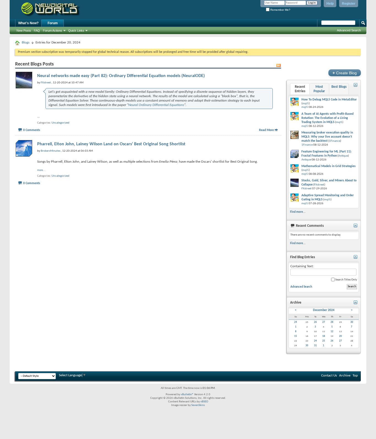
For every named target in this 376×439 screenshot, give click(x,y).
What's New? (28, 23)
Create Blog (345, 72)
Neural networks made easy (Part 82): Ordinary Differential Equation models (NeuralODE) (121, 76)
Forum (53, 23)
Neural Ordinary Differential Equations (156, 105)
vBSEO (204, 401)
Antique (343, 155)
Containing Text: (302, 266)
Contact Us (329, 375)
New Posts (24, 30)
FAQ (37, 30)
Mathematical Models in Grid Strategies (328, 166)
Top (355, 375)
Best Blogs (339, 87)
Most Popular (319, 89)
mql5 (305, 103)
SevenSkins (198, 405)
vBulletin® (187, 394)
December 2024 (323, 310)
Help (330, 4)
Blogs (25, 42)
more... (41, 170)
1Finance (334, 141)
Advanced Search (349, 30)
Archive (344, 375)
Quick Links (76, 30)
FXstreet (319, 184)
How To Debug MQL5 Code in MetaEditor (329, 99)
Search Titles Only (346, 279)
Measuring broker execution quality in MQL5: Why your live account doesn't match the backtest (327, 137)
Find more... (298, 212)
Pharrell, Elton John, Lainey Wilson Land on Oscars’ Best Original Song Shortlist (111, 144)
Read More (266, 130)
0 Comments (31, 130)
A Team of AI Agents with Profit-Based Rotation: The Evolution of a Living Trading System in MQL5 (327, 118)
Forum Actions (52, 30)
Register (348, 4)
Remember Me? (279, 9)
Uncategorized (60, 122)
